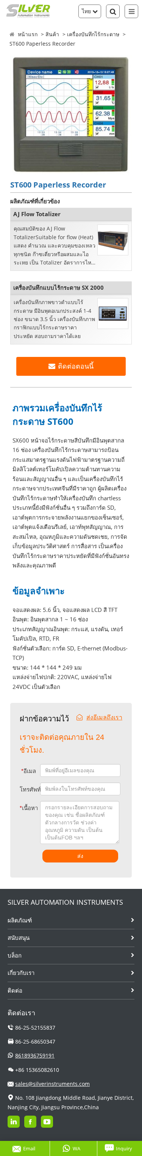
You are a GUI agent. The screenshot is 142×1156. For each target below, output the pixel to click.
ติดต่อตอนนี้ (76, 366)
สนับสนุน (19, 937)
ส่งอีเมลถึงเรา (104, 717)
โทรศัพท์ (30, 789)
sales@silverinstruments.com (52, 1083)
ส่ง (80, 856)
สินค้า (52, 34)
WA (76, 1148)
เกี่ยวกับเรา (21, 972)
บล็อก (15, 955)
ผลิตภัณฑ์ (20, 920)
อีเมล (28, 771)
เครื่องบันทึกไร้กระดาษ (93, 34)
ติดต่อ (15, 990)
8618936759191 (35, 1055)
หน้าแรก (27, 34)
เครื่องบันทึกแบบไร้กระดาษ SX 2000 (58, 287)
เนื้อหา (25, 808)
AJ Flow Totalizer (37, 214)
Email (29, 1148)
